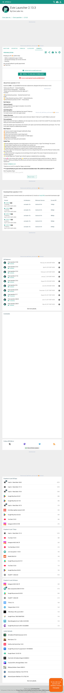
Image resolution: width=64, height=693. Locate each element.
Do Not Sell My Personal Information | (33, 690)
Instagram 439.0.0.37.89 (14, 524)
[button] (46, 52)
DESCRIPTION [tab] (14, 48)
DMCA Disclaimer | (46, 690)
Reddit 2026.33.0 (12, 556)
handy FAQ (42, 195)
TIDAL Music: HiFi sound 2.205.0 (15, 611)
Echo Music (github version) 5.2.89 (16, 510)
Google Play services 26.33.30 (15, 593)
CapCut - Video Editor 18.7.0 (15, 505)
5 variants (11, 268)
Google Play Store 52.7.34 (14, 500)
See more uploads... (32, 308)
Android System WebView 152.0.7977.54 (18, 672)
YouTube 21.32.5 (12, 519)
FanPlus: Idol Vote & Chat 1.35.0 (15, 644)
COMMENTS (39, 48)
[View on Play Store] (53, 52)
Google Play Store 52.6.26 (14, 514)
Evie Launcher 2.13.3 (13, 266)
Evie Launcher (17, 17)
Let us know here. (35, 688)
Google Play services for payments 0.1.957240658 (20, 648)
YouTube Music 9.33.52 (13, 547)
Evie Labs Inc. (18, 11)
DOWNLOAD (22, 48)
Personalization (8, 52)
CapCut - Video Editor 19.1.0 (15, 487)
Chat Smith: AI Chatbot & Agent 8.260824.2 (18, 658)
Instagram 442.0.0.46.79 (14, 542)
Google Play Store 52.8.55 (14, 570)
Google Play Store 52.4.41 (14, 496)
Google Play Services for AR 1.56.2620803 (18, 625)
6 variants (11, 282)
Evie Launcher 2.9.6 (12, 285)
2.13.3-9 (7, 208)
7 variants (11, 305)
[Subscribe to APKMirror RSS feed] (54, 444)
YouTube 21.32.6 (12, 565)
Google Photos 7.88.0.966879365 (16, 616)
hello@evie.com (12, 164)
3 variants (11, 291)
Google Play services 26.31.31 (15, 561)
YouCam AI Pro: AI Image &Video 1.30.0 (17, 662)
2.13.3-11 (8, 219)
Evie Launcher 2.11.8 (13, 276)
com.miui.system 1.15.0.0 (14, 551)
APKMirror (8, 2)
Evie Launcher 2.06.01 (13, 303)
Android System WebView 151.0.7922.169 (18, 676)
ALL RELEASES (30, 48)
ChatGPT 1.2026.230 (13, 598)
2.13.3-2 (7, 203)
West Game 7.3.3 (12, 639)
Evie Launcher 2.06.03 (13, 299)
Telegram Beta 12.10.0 (13, 607)
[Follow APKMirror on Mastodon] (25, 444)
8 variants (11, 263)
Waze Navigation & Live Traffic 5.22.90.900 (18, 621)
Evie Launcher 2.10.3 (13, 280)
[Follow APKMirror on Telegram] (39, 444)
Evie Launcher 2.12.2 (13, 271)
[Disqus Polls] (32, 335)
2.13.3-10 (8, 214)
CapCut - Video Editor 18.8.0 (15, 482)
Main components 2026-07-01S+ (16, 588)
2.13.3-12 (8, 225)
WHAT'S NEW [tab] (6, 48)
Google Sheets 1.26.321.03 (14, 653)
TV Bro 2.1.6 (11, 602)
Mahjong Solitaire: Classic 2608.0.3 (16, 667)
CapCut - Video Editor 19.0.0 (15, 491)
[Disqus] (32, 376)
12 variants (12, 296)
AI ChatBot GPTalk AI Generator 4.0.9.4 (17, 635)
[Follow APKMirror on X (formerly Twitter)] (10, 444)
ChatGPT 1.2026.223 (13, 575)
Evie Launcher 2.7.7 (12, 294)
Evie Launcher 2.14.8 (13, 262)
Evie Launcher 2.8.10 (13, 289)
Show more (31, 177)
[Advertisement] (32, 34)
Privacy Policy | (20, 690)
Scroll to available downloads (33, 74)
